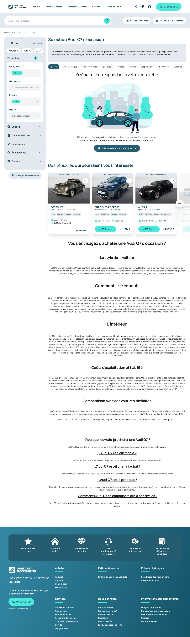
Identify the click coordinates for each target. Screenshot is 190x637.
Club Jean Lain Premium (66, 621)
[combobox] (25, 73)
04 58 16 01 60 (171, 6)
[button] (84, 439)
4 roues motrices (89, 66)
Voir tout (53, 66)
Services (96, 6)
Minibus (132, 66)
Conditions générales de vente (155, 611)
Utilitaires (178, 66)
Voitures (59, 577)
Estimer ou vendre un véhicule (112, 577)
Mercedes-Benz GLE (160, 414)
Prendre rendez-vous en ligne (155, 577)
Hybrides (120, 66)
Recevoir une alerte (139, 20)
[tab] (117, 439)
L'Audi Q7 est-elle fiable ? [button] (118, 453)
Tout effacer (37, 43)
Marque (13, 95)
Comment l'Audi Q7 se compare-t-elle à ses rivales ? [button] (117, 496)
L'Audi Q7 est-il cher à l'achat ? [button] (117, 466)
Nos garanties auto (150, 580)
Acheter (36, 6)
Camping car (61, 583)
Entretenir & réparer (77, 6)
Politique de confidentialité (154, 614)
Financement (61, 611)
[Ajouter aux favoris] (85, 180)
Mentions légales (149, 621)
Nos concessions (106, 614)
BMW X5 (144, 414)
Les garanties (61, 628)
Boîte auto (106, 66)
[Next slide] (180, 203)
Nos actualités (105, 621)
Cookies (145, 618)
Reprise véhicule (63, 614)
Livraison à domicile (64, 607)
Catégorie (14, 66)
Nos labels (103, 618)
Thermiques (163, 66)
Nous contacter (105, 607)
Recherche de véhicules (66, 618)
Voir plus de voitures (151, 607)
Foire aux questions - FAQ (110, 625)
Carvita (58, 625)
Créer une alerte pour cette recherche (119, 148)
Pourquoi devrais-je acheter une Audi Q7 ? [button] (117, 439)
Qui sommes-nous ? (107, 611)
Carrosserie (15, 81)
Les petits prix (147, 66)
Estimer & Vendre (54, 6)
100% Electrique (69, 66)
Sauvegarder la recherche (171, 20)
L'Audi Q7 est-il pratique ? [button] (117, 479)
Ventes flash (61, 587)
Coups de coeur (113, 6)
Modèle (12, 109)
